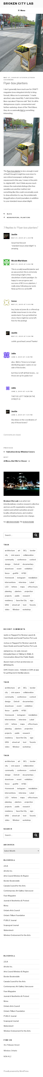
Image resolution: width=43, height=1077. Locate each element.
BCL (25, 550)
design (8, 564)
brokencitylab (28, 522)
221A (6, 866)
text (24, 605)
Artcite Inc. (8, 871)
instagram (21, 578)
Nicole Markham (19, 261)
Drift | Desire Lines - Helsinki (15, 670)
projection (29, 591)
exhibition (28, 569)
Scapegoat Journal (11, 925)
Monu (6, 906)
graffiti (15, 573)
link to (22, 110)
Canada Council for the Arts (15, 886)
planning (8, 591)
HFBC (23, 573)
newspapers (13, 217)
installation (33, 578)
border (32, 550)
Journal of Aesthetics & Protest (16, 901)
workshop (27, 609)
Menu (22, 10)
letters (14, 587)
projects (8, 596)
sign (31, 600)
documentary (28, 564)
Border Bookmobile (12, 881)
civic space (15, 555)
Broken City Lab (19, 3)
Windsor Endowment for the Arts (17, 935)
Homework (9, 578)
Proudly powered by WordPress (16, 1071)
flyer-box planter (13, 171)
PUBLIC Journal (10, 920)
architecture (10, 550)
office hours (33, 587)
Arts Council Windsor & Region (16, 876)
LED (6, 587)
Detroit (16, 564)
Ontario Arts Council (12, 910)
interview (22, 582)
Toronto (33, 605)
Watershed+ (9, 930)
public (17, 596)
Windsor (16, 609)
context (33, 560)
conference (21, 560)
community (9, 560)
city (6, 555)
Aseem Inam (9, 662)
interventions (10, 582)
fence (7, 573)
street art (16, 605)
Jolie (13, 353)
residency (9, 600)
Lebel (31, 582)
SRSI (7, 605)
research (26, 596)
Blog (9, 214)
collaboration (28, 555)
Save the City (21, 600)
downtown (9, 569)
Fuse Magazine (10, 896)
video (7, 609)
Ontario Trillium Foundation (14, 915)
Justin (14, 234)
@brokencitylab (12, 522)
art (19, 550)
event (19, 569)
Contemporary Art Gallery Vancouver (18, 891)
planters (25, 217)
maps (22, 587)
